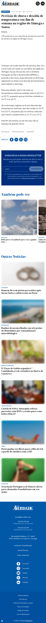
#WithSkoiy (28, 620)
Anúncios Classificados (23, 546)
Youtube (24, 573)
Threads (25, 577)
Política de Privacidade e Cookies (23, 603)
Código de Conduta (23, 610)
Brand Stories (23, 550)
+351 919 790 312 (23, 522)
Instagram (25, 568)
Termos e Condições (23, 607)
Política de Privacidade (28, 178)
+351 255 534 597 (23, 528)
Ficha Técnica (23, 599)
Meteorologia (18, 132)
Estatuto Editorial (23, 595)
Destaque (5, 132)
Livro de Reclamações (23, 614)
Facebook (25, 564)
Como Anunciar (23, 555)
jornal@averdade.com (23, 517)
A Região (30, 132)
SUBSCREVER (36, 169)
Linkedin (25, 582)
